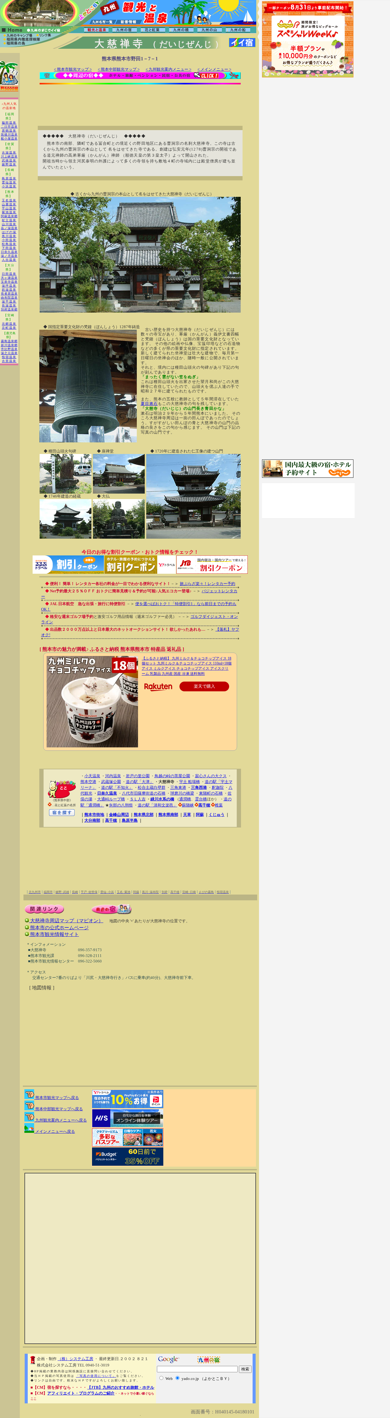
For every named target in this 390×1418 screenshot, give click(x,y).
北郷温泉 (9, 323)
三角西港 (199, 787)
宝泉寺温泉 (9, 281)
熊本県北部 (144, 814)
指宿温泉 (9, 357)
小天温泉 (92, 776)
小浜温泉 (9, 186)
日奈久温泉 (9, 251)
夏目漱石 (149, 403)
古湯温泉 (9, 152)
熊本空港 (88, 781)
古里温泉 (9, 361)
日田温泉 (9, 273)
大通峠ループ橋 (111, 799)
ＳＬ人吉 (138, 799)
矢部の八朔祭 (121, 805)
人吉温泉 (9, 259)
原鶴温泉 (9, 130)
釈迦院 (218, 787)
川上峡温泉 (9, 156)
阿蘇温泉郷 (9, 216)
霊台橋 (201, 799)
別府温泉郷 (9, 309)
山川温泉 (9, 224)
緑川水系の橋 (162, 799)
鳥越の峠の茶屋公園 (172, 776)
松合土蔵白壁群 (151, 787)
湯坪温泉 (9, 285)
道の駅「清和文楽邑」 (157, 805)
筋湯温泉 (9, 289)
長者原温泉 (9, 293)
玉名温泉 (9, 200)
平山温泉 (9, 208)
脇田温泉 (9, 122)
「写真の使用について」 (96, 1375)
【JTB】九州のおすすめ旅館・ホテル (120, 1387)
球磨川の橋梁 (182, 793)
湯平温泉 (9, 301)
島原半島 (130, 820)
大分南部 (92, 820)
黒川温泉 (9, 236)
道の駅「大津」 (140, 781)
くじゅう (217, 814)
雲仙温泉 (9, 182)
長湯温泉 (9, 305)
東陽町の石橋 (211, 793)
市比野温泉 (9, 349)
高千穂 (204, 805)
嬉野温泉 (9, 164)
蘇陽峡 (188, 805)
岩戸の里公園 (138, 776)
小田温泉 (9, 240)
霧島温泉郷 (9, 341)
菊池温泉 (9, 212)
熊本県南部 (168, 814)
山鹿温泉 (9, 204)
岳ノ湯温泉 (9, 228)
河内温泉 (113, 776)
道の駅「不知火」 (117, 787)
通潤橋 (185, 799)
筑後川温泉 (9, 134)
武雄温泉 (9, 160)
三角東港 (178, 787)
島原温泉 (9, 178)
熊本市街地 (94, 814)
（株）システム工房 (75, 1358)
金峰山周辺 (119, 814)
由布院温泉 (9, 297)
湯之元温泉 (9, 353)
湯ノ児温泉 (9, 255)
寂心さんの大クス (211, 776)
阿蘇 (200, 814)
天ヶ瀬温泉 (9, 277)
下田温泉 (9, 248)
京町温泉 (9, 327)
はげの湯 (9, 232)
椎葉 (219, 805)
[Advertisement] (140, 101)
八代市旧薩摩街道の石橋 (143, 793)
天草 (187, 814)
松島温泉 (9, 244)
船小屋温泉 (9, 138)
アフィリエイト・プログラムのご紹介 (81, 1393)
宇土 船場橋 (189, 781)
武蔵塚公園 (111, 781)
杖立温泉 (9, 220)
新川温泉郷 (9, 345)
